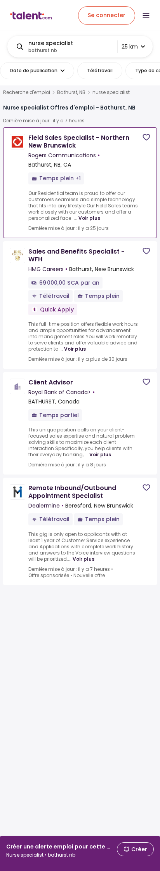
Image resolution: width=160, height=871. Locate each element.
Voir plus (89, 218)
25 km (130, 46)
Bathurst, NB (71, 92)
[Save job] (146, 137)
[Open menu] (146, 15)
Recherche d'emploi (26, 92)
